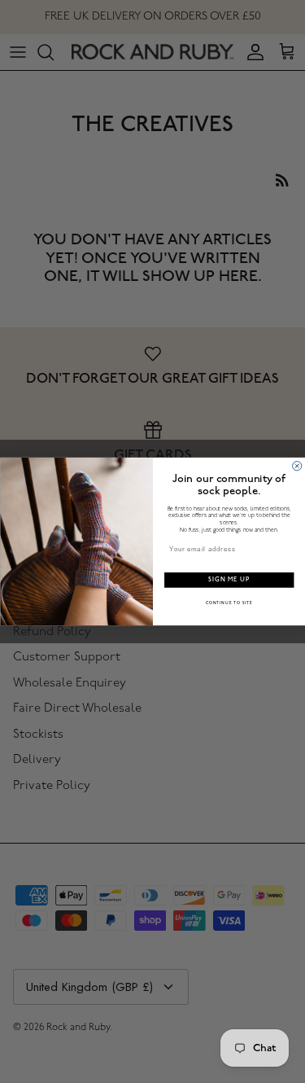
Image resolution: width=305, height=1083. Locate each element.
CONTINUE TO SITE (228, 603)
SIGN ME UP (229, 580)
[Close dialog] (296, 466)
